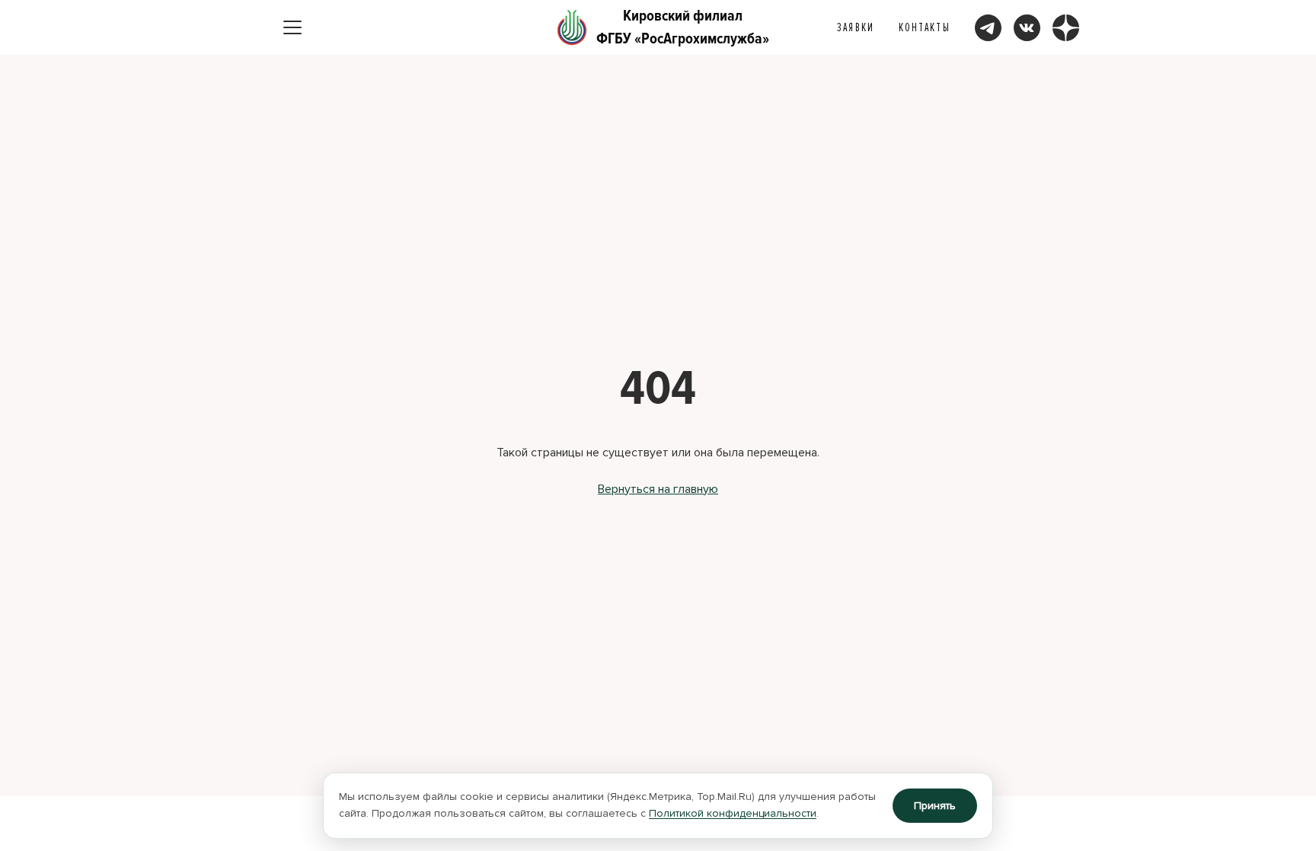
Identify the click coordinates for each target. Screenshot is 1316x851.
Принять (935, 805)
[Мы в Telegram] (988, 27)
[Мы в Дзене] (1065, 27)
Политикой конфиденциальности (732, 813)
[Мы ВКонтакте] (1027, 27)
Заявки (855, 27)
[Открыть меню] (292, 27)
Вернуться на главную (658, 489)
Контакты (924, 27)
